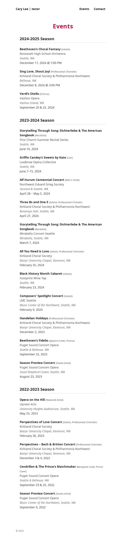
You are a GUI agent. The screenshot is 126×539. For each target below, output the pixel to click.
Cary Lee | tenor (28, 9)
